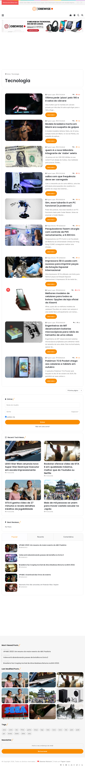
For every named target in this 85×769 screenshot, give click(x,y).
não (66, 730)
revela (10, 733)
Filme (22, 730)
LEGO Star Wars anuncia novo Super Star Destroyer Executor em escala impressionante (22, 467)
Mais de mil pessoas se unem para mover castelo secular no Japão (61, 505)
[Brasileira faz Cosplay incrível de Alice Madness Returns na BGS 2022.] (11, 568)
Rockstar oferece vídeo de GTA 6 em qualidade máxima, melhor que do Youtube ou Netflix (51, 2)
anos (4, 730)
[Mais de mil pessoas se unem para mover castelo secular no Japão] (62, 490)
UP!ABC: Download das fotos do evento (35, 575)
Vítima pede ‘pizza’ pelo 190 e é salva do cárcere (62, 99)
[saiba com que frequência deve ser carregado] (23, 182)
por (4, 733)
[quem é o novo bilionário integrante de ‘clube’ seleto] (23, 156)
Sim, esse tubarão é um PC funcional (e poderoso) (60, 204)
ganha (29, 730)
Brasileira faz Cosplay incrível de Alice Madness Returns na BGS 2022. (47, 565)
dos (16, 730)
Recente (40, 537)
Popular (15, 537)
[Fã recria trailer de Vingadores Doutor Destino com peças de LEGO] (42, 711)
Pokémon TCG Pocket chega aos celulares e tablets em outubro (61, 364)
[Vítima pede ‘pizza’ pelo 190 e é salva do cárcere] (23, 104)
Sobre (17, 733)
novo (60, 730)
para (71, 730)
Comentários (68, 537)
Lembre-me (11, 417)
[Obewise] (42, 8)
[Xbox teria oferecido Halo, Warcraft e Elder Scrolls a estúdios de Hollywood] (70, 711)
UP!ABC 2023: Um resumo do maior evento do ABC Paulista (42, 545)
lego (42, 730)
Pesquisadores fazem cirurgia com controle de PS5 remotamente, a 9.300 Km (62, 232)
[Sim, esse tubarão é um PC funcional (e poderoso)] (23, 209)
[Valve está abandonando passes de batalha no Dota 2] (11, 558)
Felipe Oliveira (51, 226)
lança (36, 730)
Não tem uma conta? (42, 426)
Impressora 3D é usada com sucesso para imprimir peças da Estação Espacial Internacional (61, 265)
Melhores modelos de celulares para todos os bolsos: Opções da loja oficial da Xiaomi (61, 298)
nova (54, 730)
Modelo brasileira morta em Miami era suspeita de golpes (62, 125)
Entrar (42, 422)
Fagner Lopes (51, 94)
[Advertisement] (42, 51)
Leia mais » (51, 115)
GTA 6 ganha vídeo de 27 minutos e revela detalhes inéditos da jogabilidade (20, 505)
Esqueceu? (74, 412)
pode (77, 730)
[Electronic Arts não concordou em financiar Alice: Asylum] (11, 587)
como (10, 730)
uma (29, 733)
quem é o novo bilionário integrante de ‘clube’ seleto (61, 152)
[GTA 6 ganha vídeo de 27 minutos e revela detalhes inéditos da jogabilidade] (23, 490)
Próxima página (73, 390)
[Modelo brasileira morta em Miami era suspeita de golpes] (23, 130)
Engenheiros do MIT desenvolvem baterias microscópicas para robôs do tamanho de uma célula (62, 330)
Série (23, 733)
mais (47, 730)
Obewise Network (45, 761)
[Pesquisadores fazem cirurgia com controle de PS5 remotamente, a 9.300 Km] (23, 235)
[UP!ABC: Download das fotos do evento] (11, 578)
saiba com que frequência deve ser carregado (60, 178)
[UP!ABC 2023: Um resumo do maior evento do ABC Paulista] (11, 548)
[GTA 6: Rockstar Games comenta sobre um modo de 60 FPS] (15, 679)
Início (8, 74)
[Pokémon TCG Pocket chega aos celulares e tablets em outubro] (23, 367)
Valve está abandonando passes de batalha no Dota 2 (41, 555)
